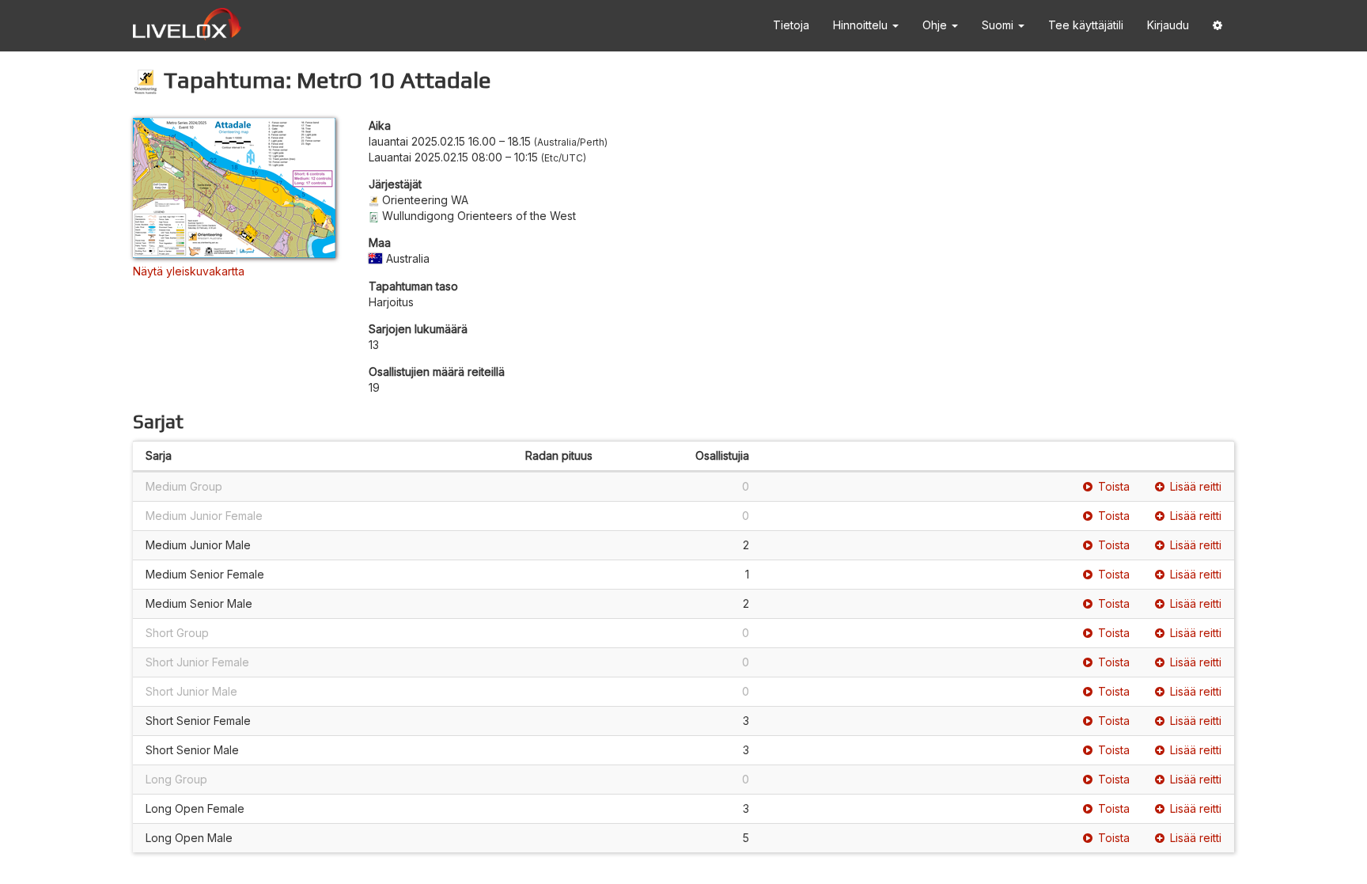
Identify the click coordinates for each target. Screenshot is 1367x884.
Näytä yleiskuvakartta (188, 271)
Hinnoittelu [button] (862, 25)
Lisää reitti (1195, 486)
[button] (1217, 25)
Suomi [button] (999, 25)
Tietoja (791, 25)
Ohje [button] (936, 25)
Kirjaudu (1168, 25)
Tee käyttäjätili (1085, 25)
